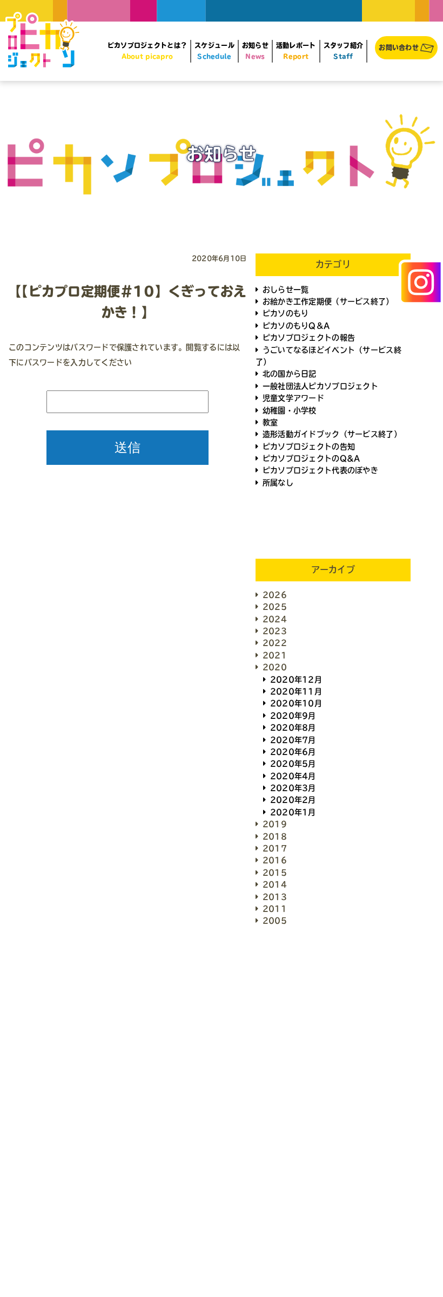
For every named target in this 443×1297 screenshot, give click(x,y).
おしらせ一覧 (286, 289)
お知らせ (255, 50)
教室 (270, 422)
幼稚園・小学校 (290, 410)
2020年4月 (293, 776)
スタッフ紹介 (344, 50)
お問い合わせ (399, 47)
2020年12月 (296, 679)
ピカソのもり (286, 313)
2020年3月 (293, 788)
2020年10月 (296, 703)
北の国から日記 (290, 374)
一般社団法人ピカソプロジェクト (320, 386)
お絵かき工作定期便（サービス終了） (328, 301)
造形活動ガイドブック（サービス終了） (332, 434)
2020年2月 (293, 800)
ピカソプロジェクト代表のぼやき (320, 470)
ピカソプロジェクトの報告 (309, 337)
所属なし (278, 482)
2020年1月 (293, 812)
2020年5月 (293, 763)
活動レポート (296, 50)
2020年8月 (293, 727)
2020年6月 (293, 752)
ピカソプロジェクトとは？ (147, 50)
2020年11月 (296, 691)
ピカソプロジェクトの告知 (309, 446)
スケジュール (214, 50)
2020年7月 (293, 740)
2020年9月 (293, 715)
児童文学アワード (293, 398)
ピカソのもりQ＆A (296, 326)
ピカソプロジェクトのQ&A (311, 458)
